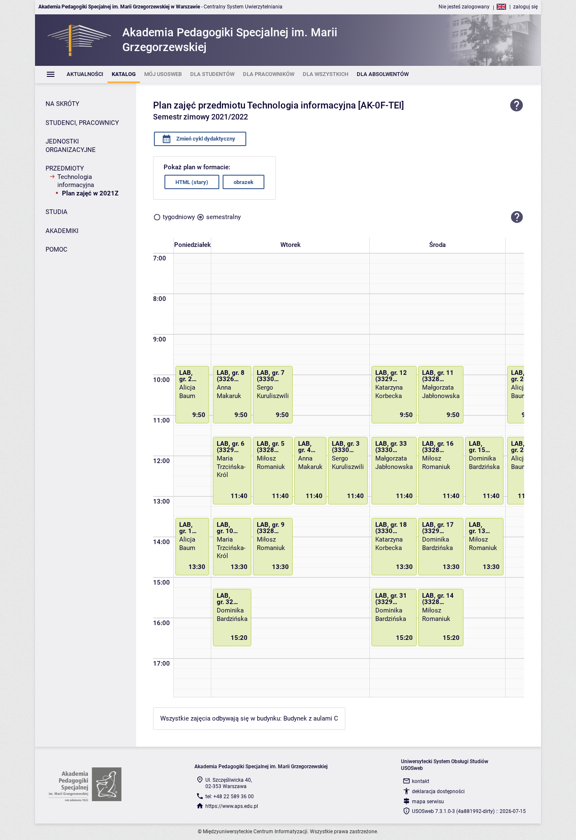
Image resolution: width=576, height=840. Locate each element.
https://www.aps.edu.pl (231, 806)
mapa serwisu (428, 802)
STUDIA (56, 212)
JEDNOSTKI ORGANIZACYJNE (71, 146)
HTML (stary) (191, 182)
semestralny (223, 217)
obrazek (243, 182)
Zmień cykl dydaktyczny (205, 138)
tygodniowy (179, 217)
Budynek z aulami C (310, 718)
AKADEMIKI (62, 231)
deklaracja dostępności (438, 791)
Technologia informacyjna (75, 181)
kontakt (420, 781)
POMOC (56, 249)
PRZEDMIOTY (65, 168)
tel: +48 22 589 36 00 (229, 796)
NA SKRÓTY (62, 104)
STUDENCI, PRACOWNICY (82, 123)
